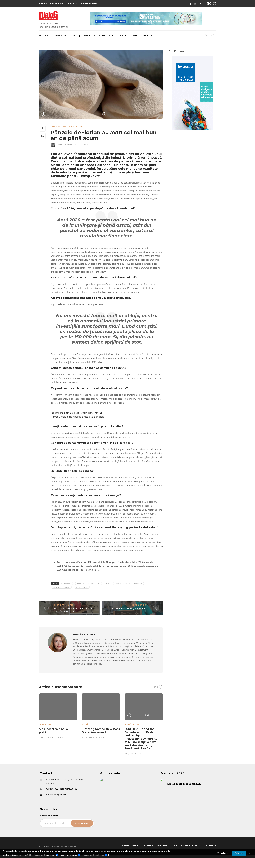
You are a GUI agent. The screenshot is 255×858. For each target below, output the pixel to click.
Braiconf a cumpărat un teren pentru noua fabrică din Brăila (73, 610)
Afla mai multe (223, 853)
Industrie (89, 36)
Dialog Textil (129, 754)
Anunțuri (148, 36)
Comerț (76, 36)
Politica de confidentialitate (161, 846)
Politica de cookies (192, 846)
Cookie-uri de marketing (93, 855)
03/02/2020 (102, 737)
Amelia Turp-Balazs (64, 145)
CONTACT (72, 3)
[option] (101, 84)
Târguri (122, 36)
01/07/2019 (59, 737)
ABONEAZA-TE (89, 3)
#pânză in (138, 583)
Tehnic (135, 36)
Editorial (44, 36)
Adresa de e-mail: (49, 815)
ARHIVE (43, 3)
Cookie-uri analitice (69, 855)
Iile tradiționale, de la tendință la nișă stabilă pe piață (77, 416)
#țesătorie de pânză (61, 587)
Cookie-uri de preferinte (44, 855)
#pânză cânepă (121, 583)
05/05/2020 (139, 754)
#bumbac (67, 583)
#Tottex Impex (81, 587)
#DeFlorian (95, 583)
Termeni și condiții (130, 846)
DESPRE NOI (56, 3)
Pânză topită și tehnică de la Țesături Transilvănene (76, 412)
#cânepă (80, 583)
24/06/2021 (77, 145)
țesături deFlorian (129, 154)
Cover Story (61, 36)
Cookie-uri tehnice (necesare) (15, 855)
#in (107, 583)
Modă (102, 36)
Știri (111, 36)
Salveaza (239, 853)
